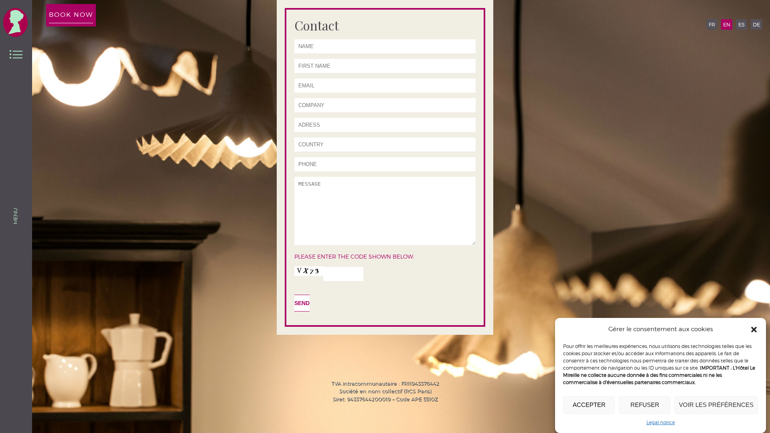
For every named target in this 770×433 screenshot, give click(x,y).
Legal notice (660, 422)
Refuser (644, 405)
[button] (754, 330)
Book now (71, 14)
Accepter (589, 405)
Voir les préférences (716, 405)
